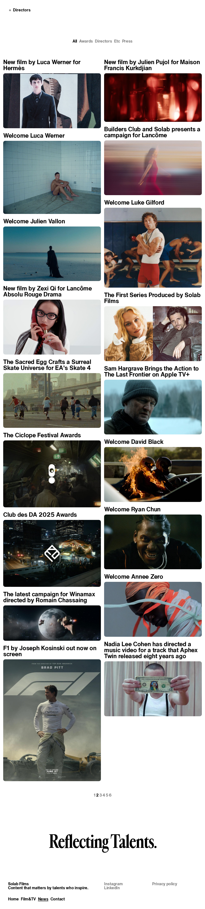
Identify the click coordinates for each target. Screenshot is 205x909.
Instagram (113, 884)
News (43, 899)
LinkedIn (112, 888)
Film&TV (28, 899)
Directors (103, 41)
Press (127, 41)
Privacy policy (164, 884)
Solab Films (18, 884)
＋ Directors (19, 10)
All (74, 41)
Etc (117, 41)
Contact (57, 899)
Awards (86, 41)
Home (13, 899)
